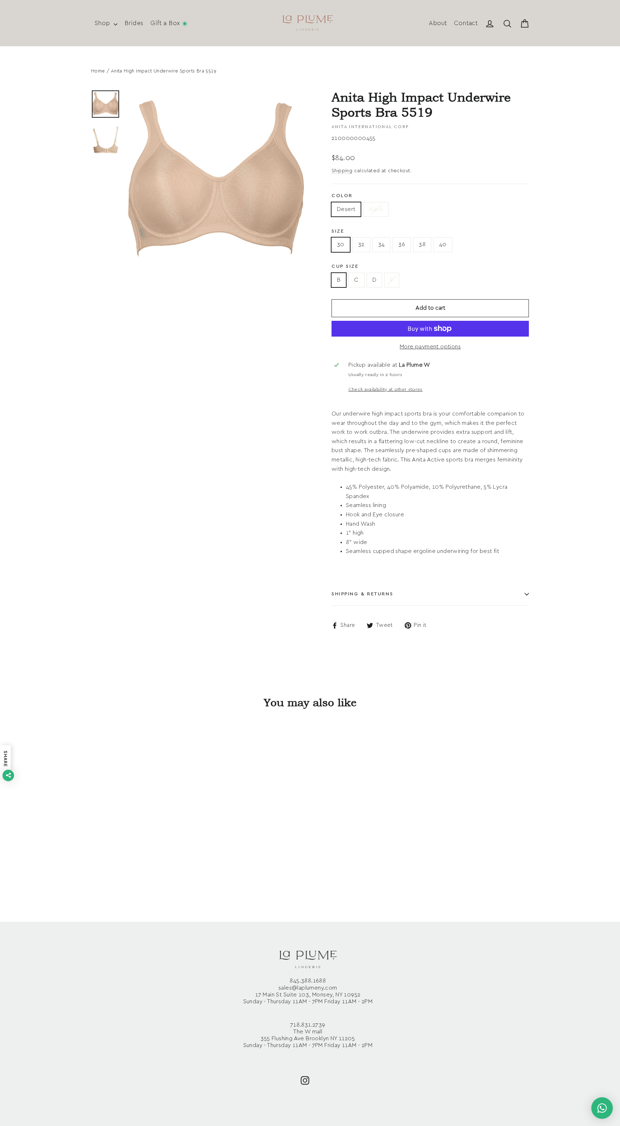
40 (443, 244)
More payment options (430, 346)
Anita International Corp (370, 127)
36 (401, 244)
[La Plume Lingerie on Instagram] (305, 1080)
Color (342, 195)
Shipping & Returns (362, 594)
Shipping (342, 170)
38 (422, 244)
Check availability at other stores (385, 389)
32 (361, 244)
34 (381, 244)
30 (340, 244)
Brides (134, 23)
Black (376, 209)
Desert (346, 209)
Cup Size (345, 266)
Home (98, 71)
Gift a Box (166, 23)
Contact (466, 23)
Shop (103, 23)
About (438, 23)
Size (338, 231)
